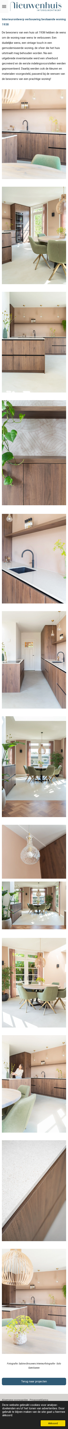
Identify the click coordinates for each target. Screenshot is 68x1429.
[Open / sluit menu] (4, 6)
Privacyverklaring (39, 1399)
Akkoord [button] (53, 1423)
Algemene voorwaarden (16, 1399)
